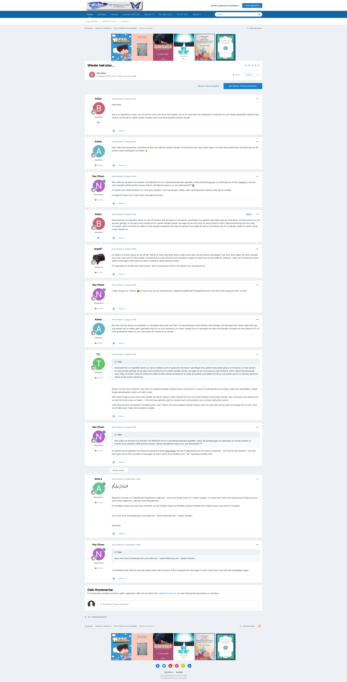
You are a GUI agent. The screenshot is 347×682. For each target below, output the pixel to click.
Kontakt (179, 672)
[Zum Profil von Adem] (99, 151)
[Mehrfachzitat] (114, 131)
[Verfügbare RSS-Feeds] (259, 626)
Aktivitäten (102, 14)
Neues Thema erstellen (208, 86)
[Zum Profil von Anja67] (99, 258)
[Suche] (259, 14)
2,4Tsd (100, 200)
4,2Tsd (100, 378)
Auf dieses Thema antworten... (115, 604)
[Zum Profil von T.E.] (99, 364)
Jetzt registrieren (252, 5)
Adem (98, 141)
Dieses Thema (247, 14)
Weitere (196, 14)
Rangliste (125, 21)
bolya (103, 73)
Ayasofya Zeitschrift (131, 14)
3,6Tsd (100, 165)
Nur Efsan (98, 176)
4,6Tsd (100, 502)
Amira (98, 478)
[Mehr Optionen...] (257, 98)
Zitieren (121, 131)
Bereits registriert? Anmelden (225, 5)
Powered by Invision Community (173, 678)
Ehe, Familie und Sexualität (124, 76)
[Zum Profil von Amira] (99, 488)
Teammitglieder (91, 21)
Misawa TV (149, 14)
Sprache (168, 672)
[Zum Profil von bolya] (92, 75)
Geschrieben (124, 99)
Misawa (114, 14)
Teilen (237, 75)
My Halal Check (165, 14)
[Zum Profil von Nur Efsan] (99, 186)
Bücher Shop (182, 14)
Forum (90, 14)
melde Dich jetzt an (167, 593)
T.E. (98, 354)
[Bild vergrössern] (146, 150)
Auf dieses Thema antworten (243, 86)
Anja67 (98, 248)
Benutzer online (109, 21)
